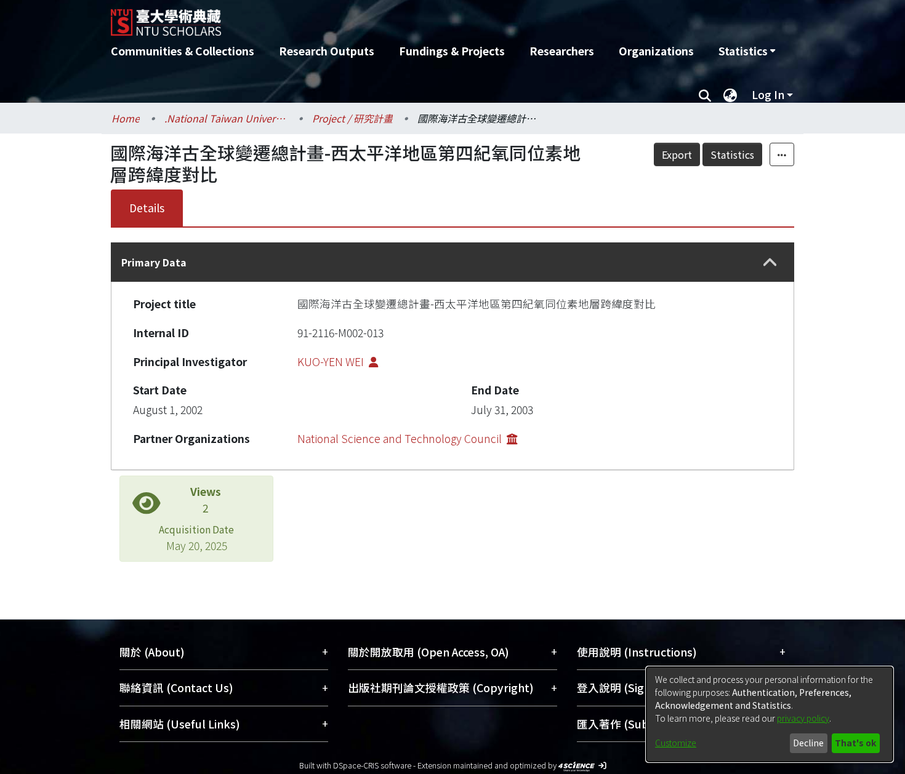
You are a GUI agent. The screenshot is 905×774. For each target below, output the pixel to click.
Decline (808, 742)
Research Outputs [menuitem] (326, 50)
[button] (770, 262)
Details (146, 207)
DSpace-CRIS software (372, 765)
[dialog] (769, 714)
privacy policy (803, 718)
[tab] (452, 262)
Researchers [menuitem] (561, 50)
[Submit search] (704, 94)
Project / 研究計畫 (352, 118)
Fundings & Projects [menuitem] (452, 50)
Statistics (732, 154)
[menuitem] (746, 51)
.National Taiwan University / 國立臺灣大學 (226, 118)
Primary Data (154, 262)
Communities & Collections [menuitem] (182, 50)
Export (677, 154)
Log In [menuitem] (768, 94)
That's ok (855, 742)
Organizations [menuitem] (656, 50)
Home (125, 118)
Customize (675, 742)
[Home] (386, 18)
